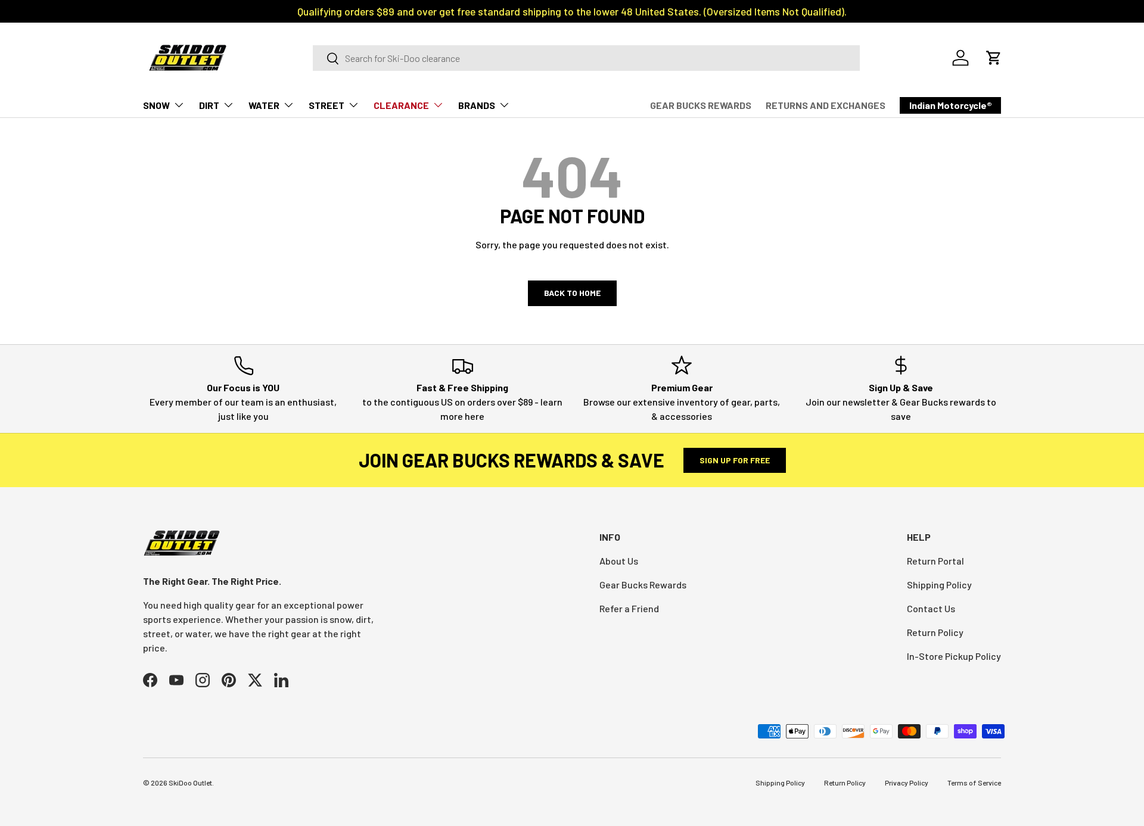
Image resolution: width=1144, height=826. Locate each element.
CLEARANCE (401, 105)
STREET (326, 105)
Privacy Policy (906, 782)
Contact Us (931, 608)
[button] (994, 58)
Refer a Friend (629, 608)
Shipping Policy (939, 584)
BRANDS (476, 105)
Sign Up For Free (735, 460)
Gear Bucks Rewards (642, 584)
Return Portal (935, 560)
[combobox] (586, 58)
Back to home (572, 293)
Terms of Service (974, 782)
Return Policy (935, 632)
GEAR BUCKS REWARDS (700, 105)
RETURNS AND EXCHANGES (825, 105)
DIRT (209, 105)
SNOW (156, 105)
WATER (263, 105)
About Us (618, 560)
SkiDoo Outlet (190, 782)
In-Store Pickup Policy (954, 656)
